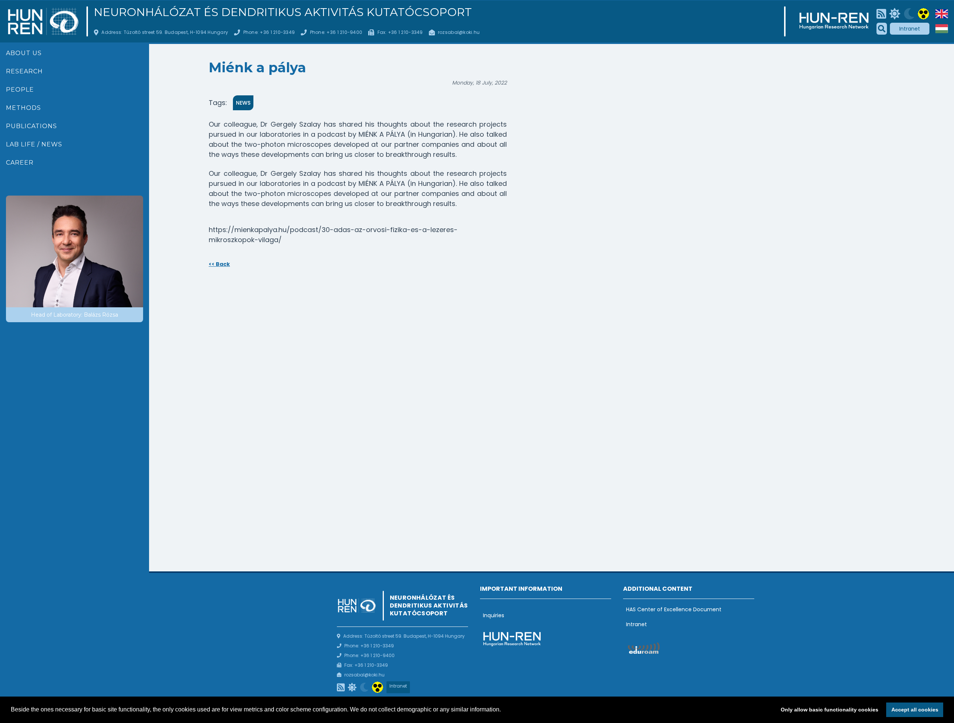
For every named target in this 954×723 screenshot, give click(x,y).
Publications (31, 126)
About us (24, 53)
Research (24, 71)
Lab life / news (34, 144)
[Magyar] (941, 28)
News (243, 103)
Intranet (909, 28)
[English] (941, 13)
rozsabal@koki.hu (459, 32)
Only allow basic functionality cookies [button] (829, 710)
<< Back (219, 264)
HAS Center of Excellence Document (673, 609)
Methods (23, 107)
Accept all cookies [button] (914, 710)
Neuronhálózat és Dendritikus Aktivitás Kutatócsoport (283, 12)
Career (20, 162)
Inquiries (493, 615)
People (20, 89)
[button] (503, 710)
